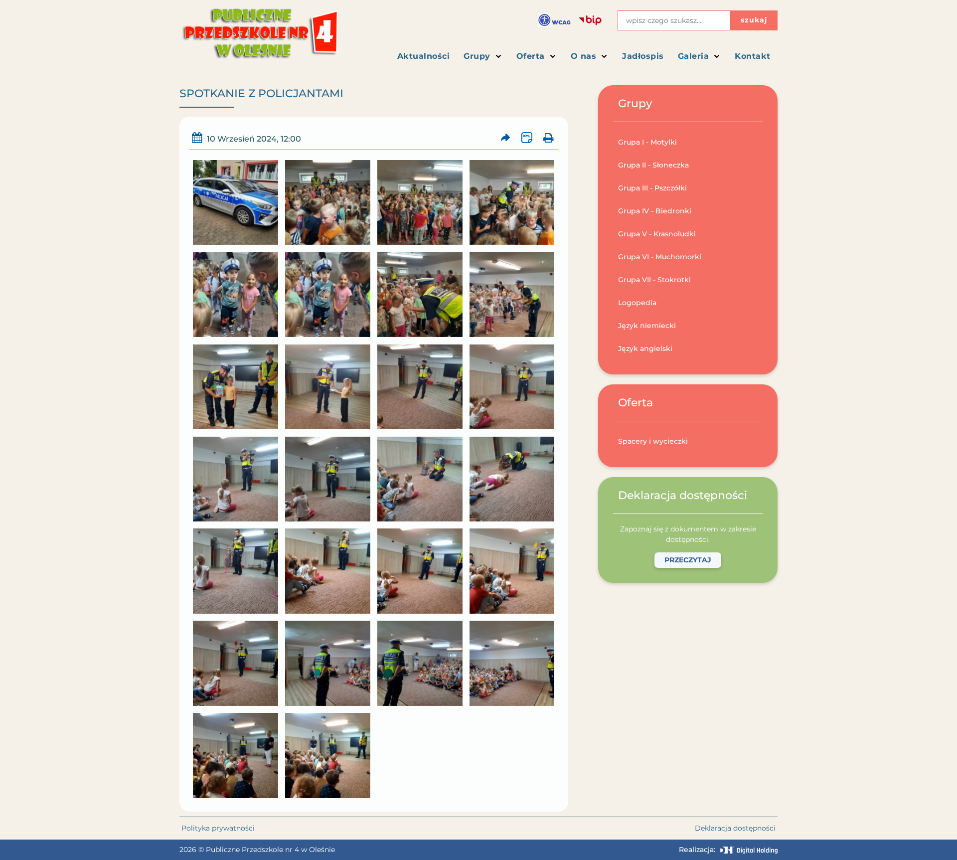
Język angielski (645, 348)
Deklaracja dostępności (735, 828)
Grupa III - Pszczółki (652, 187)
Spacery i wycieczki (653, 441)
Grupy (477, 56)
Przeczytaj (687, 559)
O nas (584, 56)
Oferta (530, 56)
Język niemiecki (647, 325)
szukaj (754, 19)
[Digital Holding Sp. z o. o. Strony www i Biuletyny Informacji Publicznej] (749, 850)
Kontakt (753, 56)
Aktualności (423, 56)
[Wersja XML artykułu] (526, 138)
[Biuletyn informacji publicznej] (590, 20)
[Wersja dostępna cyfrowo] (554, 20)
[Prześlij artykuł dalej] (505, 138)
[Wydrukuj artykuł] (548, 138)
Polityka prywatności (218, 828)
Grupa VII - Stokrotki (654, 279)
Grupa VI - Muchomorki (659, 256)
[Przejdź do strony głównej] (259, 37)
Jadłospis (643, 56)
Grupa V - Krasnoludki (657, 233)
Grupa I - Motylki (647, 142)
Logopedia (637, 302)
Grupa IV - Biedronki (654, 210)
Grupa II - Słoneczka (653, 165)
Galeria (693, 56)
